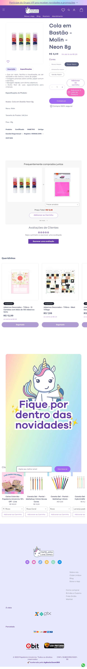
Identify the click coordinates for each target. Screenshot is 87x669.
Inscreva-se (62, 469)
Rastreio (46, 16)
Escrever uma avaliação (43, 241)
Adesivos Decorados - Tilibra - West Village (59, 308)
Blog (38, 16)
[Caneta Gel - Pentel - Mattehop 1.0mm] (60, 483)
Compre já (61, 101)
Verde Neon (57, 74)
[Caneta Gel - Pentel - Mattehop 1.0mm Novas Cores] (36, 483)
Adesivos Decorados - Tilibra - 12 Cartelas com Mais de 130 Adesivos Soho (19, 309)
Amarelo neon (59, 70)
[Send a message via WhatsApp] (83, 665)
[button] (2, 8)
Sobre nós (74, 572)
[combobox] (62, 204)
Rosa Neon (71, 64)
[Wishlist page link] (63, 10)
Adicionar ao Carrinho (43, 215)
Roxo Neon (58, 64)
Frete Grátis (71, 596)
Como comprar (72, 590)
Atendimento (57, 16)
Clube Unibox (75, 575)
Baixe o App (29, 16)
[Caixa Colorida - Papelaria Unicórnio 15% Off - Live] (13, 483)
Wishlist (69, 599)
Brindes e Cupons (73, 593)
